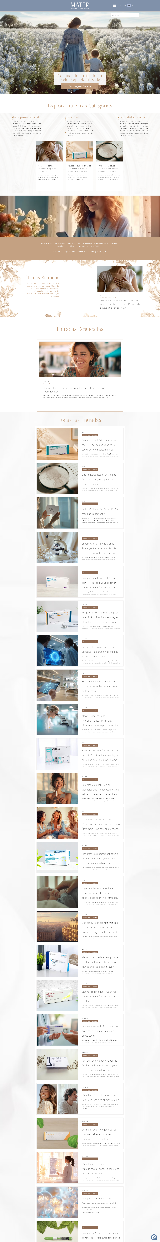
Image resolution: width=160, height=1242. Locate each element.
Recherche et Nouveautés (90, 435)
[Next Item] (139, 279)
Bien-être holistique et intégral (108, 297)
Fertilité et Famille (48, 384)
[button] (114, 6)
